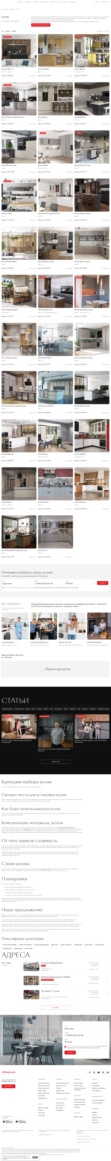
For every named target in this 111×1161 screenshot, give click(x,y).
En (98, 1)
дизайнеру (36, 1)
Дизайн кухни (60, 1090)
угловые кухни (78, 944)
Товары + (40, 1104)
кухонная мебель (29, 1130)
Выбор (33, 709)
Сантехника (41, 1113)
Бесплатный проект (79, 1099)
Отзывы (58, 1088)
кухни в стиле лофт (66, 944)
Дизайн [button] (14, 31)
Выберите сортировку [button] (103, 31)
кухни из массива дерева (41, 944)
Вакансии (95, 1120)
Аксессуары (41, 1115)
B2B (79, 709)
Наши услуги (77, 1095)
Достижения (58, 709)
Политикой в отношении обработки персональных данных (14, 1157)
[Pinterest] (103, 1072)
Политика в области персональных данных (86, 1139)
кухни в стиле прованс (25, 944)
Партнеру (94, 1079)
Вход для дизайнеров (98, 1100)
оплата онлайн (44, 1)
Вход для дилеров (97, 1096)
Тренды (40, 709)
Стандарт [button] (7, 31)
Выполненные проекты (62, 1083)
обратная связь (53, 1)
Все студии (55, 1007)
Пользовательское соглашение (83, 1136)
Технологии (41, 1095)
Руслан (66, 709)
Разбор (46, 709)
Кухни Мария (41, 1079)
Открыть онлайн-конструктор (40, 25)
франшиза (20, 1)
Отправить (103, 583)
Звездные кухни (19, 709)
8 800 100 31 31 (105, 1)
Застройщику (96, 1085)
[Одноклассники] (94, 1072)
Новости (94, 1115)
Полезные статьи (61, 1085)
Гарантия (76, 1107)
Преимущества (42, 1098)
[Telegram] (107, 1072)
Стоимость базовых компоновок (80, 1089)
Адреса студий (78, 1116)
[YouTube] (98, 1072)
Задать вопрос (8, 1086)
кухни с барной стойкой (9, 944)
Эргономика (59, 1108)
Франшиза (73, 709)
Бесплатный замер (79, 1102)
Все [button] (2, 31)
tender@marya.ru (43, 1131)
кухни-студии (28, 948)
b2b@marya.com (80, 1133)
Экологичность (60, 1105)
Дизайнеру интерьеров (98, 1088)
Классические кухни (44, 1085)
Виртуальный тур (97, 1117)
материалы (27, 829)
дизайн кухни (4, 1131)
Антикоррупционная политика (83, 1142)
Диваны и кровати (43, 1108)
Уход (51, 709)
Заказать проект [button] (32, 75)
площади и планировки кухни (66, 827)
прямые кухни (18, 948)
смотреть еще (55, 761)
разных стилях (46, 869)
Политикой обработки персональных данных (68, 587)
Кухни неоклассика (43, 1088)
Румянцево (93, 709)
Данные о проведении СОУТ (45, 1134)
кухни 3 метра (88, 944)
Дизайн (27, 709)
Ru (96, 1)
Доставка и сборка (79, 1104)
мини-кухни (54, 944)
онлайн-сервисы (72, 1)
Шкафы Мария (42, 1090)
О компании (95, 1108)
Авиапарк (84, 709)
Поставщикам (96, 1090)
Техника (40, 1110)
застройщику (28, 1)
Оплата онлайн (78, 1085)
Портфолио (59, 1079)
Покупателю (77, 1079)
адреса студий (62, 1)
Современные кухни (44, 1083)
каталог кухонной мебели (13, 1131)
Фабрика (94, 1112)
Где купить (77, 1113)
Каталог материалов (61, 1099)
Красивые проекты (8, 709)
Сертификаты (60, 1110)
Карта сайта (95, 1122)
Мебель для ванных (43, 1093)
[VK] (89, 1072)
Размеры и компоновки (62, 1093)
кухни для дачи (7, 948)
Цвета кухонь (60, 1103)
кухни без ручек (99, 944)
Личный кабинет (79, 1083)
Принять (35, 1157)
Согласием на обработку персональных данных (44, 587)
